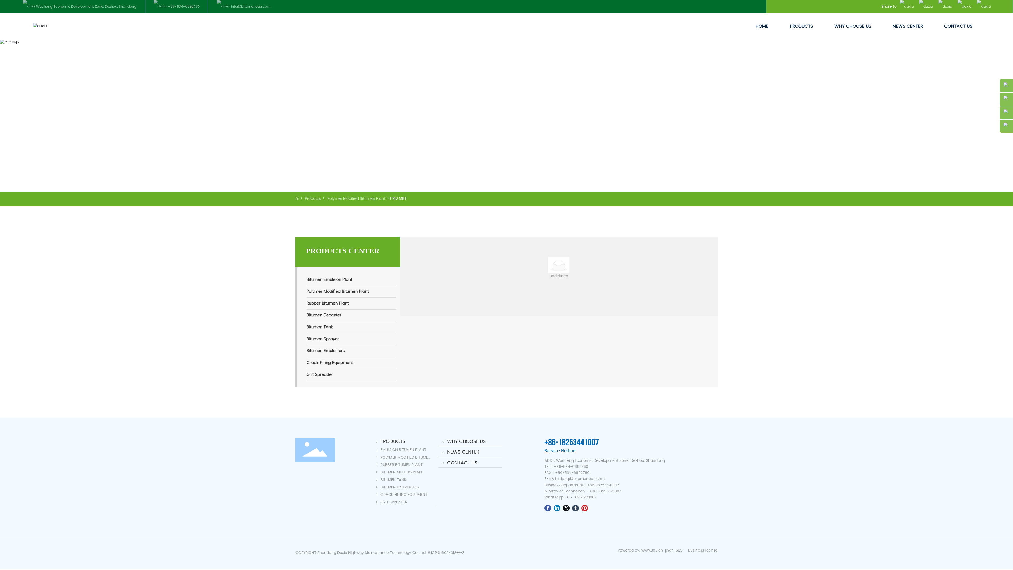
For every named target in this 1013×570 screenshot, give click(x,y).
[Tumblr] (575, 508)
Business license (703, 550)
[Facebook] (547, 508)
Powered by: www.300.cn (640, 550)
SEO (679, 550)
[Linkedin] (557, 508)
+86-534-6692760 (183, 6)
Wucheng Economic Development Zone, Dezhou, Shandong (86, 6)
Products (313, 199)
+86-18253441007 (571, 442)
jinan (670, 550)
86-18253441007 (582, 497)
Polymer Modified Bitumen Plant (356, 199)
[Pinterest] (584, 508)
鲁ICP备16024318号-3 (445, 553)
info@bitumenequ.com (250, 6)
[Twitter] (566, 508)
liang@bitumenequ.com (582, 479)
